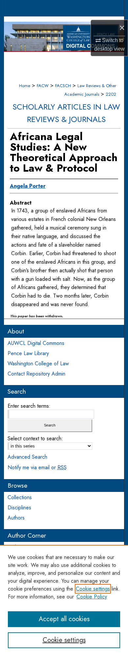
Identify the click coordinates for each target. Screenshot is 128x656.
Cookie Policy (91, 596)
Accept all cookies (64, 619)
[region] (64, 600)
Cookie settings (93, 589)
